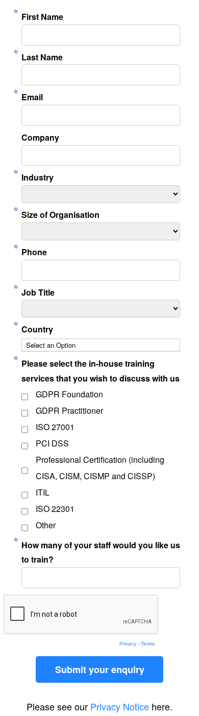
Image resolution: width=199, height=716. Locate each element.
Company (40, 137)
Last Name (42, 57)
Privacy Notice (119, 706)
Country (37, 329)
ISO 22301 (55, 508)
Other (46, 525)
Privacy (127, 643)
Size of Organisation (60, 214)
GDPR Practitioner (69, 410)
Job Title (38, 292)
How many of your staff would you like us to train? (100, 552)
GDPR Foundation (69, 394)
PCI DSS (52, 443)
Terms (148, 643)
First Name (42, 17)
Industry (37, 177)
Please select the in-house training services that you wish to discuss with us (100, 370)
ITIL (42, 492)
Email (32, 97)
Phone (34, 252)
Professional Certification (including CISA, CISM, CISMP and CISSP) (100, 468)
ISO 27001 (55, 427)
